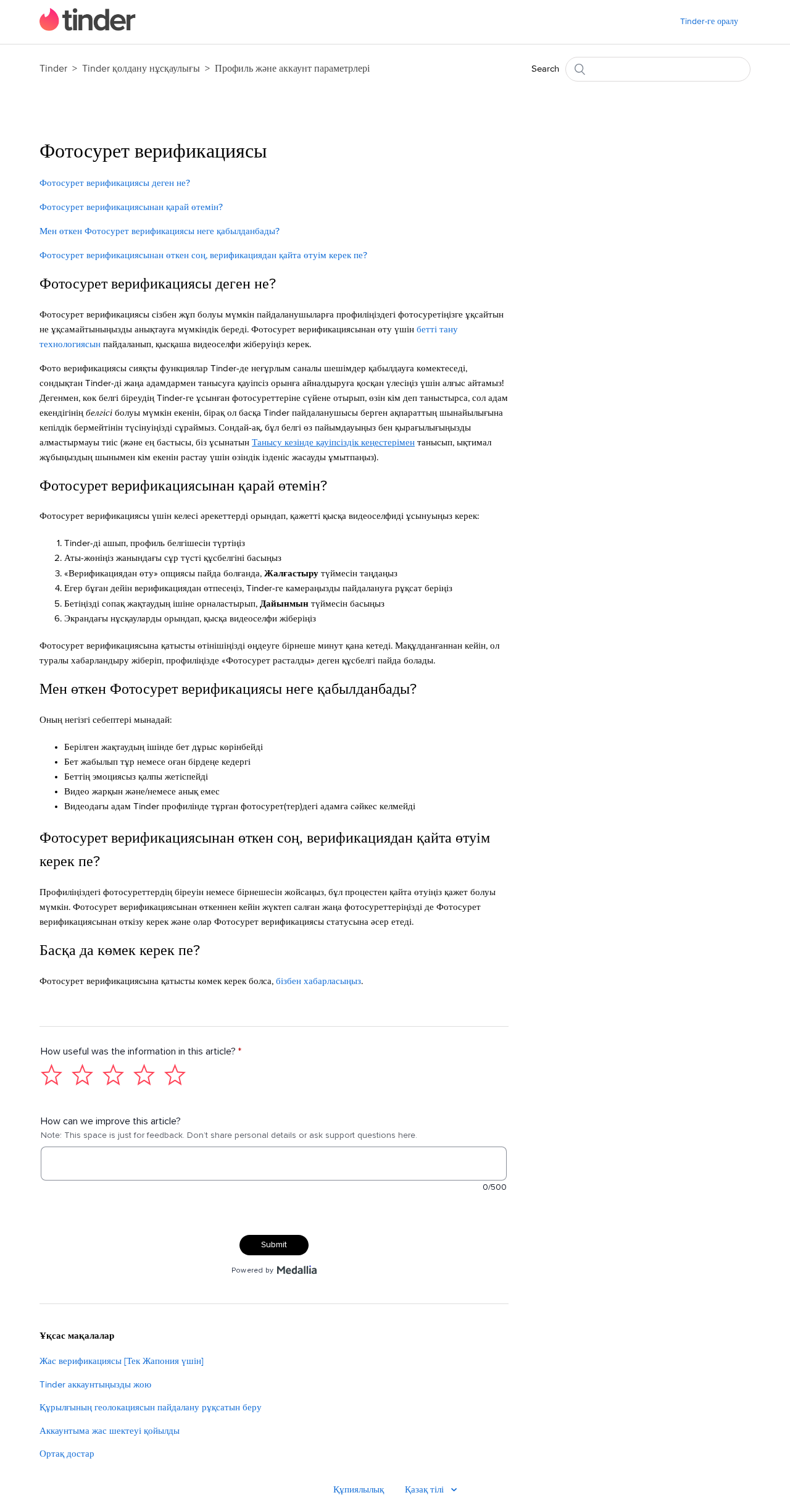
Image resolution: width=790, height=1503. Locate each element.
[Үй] (88, 28)
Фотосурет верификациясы (153, 152)
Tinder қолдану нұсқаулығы (142, 69)
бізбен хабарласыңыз (318, 981)
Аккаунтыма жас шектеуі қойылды (110, 1431)
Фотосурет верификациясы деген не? (116, 183)
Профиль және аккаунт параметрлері (292, 69)
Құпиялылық (358, 1489)
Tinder (53, 69)
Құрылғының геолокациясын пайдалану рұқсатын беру (151, 1407)
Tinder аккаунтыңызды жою (95, 1384)
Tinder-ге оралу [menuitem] (709, 21)
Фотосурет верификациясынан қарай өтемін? (131, 207)
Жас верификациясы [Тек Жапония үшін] (122, 1361)
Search (545, 69)
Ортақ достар (67, 1454)
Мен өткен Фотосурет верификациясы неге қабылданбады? (161, 231)
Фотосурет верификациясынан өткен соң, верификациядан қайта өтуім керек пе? (203, 255)
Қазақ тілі (425, 1489)
